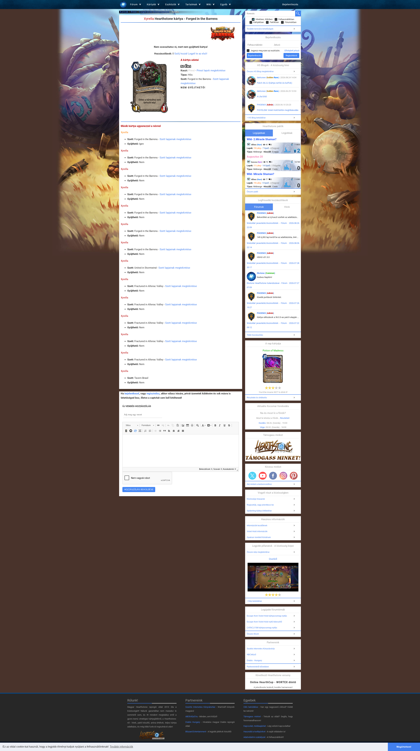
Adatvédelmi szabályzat (254, 737)
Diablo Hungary (192, 722)
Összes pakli (252, 192)
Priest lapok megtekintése (211, 70)
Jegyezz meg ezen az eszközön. (265, 50)
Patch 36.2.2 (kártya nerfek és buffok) (274, 83)
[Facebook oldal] (273, 476)
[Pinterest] (294, 476)
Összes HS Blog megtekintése (260, 71)
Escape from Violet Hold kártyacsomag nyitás (267, 616)
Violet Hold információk (257, 531)
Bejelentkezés (290, 4)
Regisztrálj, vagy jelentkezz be (260, 505)
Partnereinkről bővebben (258, 667)
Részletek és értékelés (257, 397)
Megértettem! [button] (404, 746)
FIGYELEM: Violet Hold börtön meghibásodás (277, 110)
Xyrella (124, 132)
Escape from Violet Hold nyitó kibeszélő (264, 622)
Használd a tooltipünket (254, 731)
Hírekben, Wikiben (264, 19)
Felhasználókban (286, 19)
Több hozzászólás (255, 335)
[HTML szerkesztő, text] (181, 450)
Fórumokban (290, 22)
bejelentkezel (132, 393)
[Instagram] (283, 476)
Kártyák (124, 12)
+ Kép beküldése (254, 601)
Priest (134, 12)
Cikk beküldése (250, 707)
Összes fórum (253, 634)
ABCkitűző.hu (191, 716)
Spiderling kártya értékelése (259, 511)
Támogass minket (252, 716)
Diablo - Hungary (254, 660)
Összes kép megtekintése (258, 552)
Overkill (273, 559)
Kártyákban (258, 22)
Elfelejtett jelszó (291, 50)
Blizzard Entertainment (195, 731)
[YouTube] (263, 476)
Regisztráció (291, 55)
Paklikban (274, 22)
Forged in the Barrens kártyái (154, 12)
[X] (252, 476)
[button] (132, 425)
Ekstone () (266, 273)
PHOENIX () (265, 104)
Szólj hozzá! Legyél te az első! (190, 53)
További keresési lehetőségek (260, 29)
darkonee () (268, 77)
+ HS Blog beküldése (256, 118)
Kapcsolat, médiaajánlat (254, 726)
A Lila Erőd (262, 96)
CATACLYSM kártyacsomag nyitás (262, 628)
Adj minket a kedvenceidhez (259, 484)
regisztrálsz (153, 393)
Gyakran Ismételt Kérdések (259, 537)
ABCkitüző (251, 654)
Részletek (284, 418)
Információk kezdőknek (257, 525)
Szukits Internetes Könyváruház (261, 649)
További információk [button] (121, 746)
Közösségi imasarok (256, 499)
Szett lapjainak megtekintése (175, 139)
